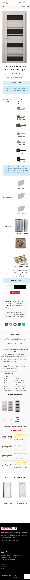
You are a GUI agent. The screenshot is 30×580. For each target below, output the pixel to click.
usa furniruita (8, 314)
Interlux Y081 (8, 501)
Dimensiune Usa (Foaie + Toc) (7, 100)
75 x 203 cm (21, 99)
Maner (7, 135)
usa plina (14, 316)
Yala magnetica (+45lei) (21, 276)
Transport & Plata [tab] (15, 344)
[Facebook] (6, 324)
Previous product (24, 6)
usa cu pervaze (11, 312)
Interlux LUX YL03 (22, 501)
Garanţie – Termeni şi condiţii (8, 557)
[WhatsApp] (23, 324)
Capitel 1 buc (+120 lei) (21, 270)
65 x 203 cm (21, 97)
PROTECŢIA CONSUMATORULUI (9, 540)
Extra (7, 274)
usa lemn (22, 314)
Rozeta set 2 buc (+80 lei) (21, 273)
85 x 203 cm (21, 101)
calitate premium (17, 305)
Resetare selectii (16, 82)
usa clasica (18, 310)
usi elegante (21, 316)
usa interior (16, 314)
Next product (28, 6)
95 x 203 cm (21, 103)
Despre (3, 562)
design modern (10, 308)
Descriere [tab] (15, 334)
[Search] (20, 2)
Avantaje (3, 566)
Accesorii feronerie (7, 253)
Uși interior (11, 303)
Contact (3, 568)
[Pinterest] (15, 324)
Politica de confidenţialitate (8, 559)
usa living (8, 316)
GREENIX (15, 577)
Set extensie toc (7, 197)
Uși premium (18, 303)
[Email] (10, 324)
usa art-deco (11, 310)
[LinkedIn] (19, 324)
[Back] (2, 6)
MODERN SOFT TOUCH (17, 301)
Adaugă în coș (20, 287)
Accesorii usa (7, 226)
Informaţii (3, 564)
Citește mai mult (8, 503)
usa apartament (19, 308)
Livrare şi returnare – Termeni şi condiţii (11, 555)
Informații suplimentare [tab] (15, 339)
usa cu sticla (19, 312)
